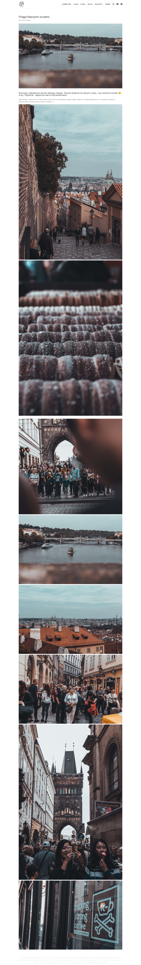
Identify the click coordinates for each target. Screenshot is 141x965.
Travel (28, 20)
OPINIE (107, 4)
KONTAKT (99, 4)
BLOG (90, 4)
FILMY (83, 4)
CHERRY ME (66, 4)
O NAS (75, 4)
